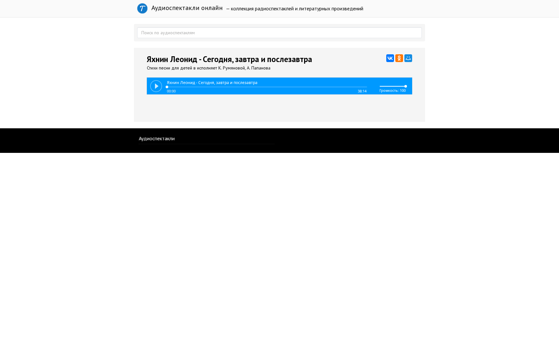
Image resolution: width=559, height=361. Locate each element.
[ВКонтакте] (390, 58)
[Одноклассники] (399, 58)
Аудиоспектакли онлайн (186, 8)
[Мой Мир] (408, 58)
